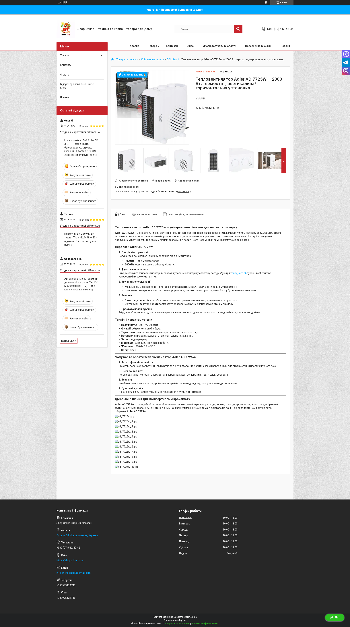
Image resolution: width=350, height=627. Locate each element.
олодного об (239, 273)
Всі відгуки (67, 340)
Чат (337, 617)
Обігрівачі (173, 59)
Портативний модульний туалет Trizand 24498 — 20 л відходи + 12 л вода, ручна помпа (80, 239)
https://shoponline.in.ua (70, 560)
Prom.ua (192, 617)
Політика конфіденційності (205, 623)
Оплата (64, 74)
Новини (285, 46)
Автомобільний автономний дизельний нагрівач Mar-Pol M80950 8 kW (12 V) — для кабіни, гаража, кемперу (81, 284)
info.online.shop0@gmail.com (74, 572)
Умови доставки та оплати (219, 46)
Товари (152, 46)
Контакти (172, 46)
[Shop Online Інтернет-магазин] (66, 29)
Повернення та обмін (258, 46)
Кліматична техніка (152, 59)
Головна (134, 46)
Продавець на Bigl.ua (175, 620)
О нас (190, 46)
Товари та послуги (127, 59)
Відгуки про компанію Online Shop (77, 86)
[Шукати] (238, 29)
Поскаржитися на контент (176, 623)
